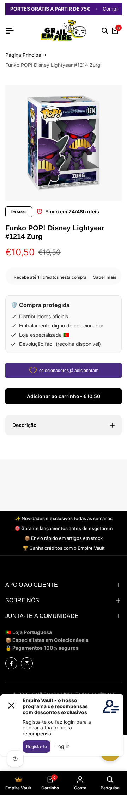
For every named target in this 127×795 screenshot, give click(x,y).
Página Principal (23, 55)
